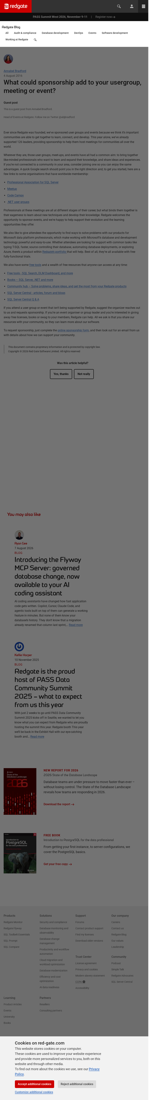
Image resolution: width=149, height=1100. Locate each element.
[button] (36, 40)
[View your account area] (131, 6)
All (7, 32)
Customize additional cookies (34, 1092)
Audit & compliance (25, 32)
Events (92, 32)
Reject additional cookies (77, 1084)
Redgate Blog (11, 27)
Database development (55, 32)
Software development (115, 32)
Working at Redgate (16, 39)
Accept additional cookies (34, 1084)
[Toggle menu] (143, 6)
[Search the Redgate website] (119, 6)
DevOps (78, 32)
